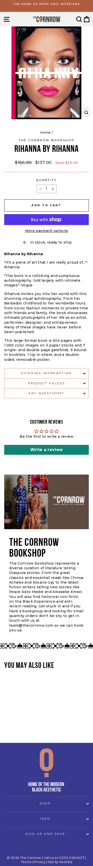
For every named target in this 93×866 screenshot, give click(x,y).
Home (45, 132)
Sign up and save (45, 834)
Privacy (39, 862)
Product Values (46, 383)
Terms (26, 862)
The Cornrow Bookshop (46, 140)
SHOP (45, 803)
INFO (45, 818)
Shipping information (46, 373)
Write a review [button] (46, 449)
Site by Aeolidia (60, 862)
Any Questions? (46, 393)
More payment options (46, 231)
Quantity (46, 180)
